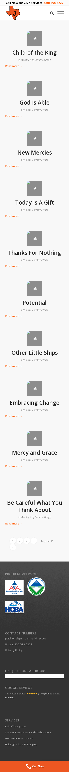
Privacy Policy (13, 650)
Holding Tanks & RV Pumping (21, 744)
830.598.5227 (23, 644)
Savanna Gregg (43, 59)
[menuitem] (50, 13)
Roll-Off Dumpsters (15, 726)
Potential (34, 302)
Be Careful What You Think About (34, 506)
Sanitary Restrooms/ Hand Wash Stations (28, 732)
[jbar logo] (34, 38)
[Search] (50, 13)
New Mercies (34, 152)
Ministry (25, 59)
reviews (9, 697)
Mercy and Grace (34, 452)
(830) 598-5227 (53, 3)
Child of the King (34, 52)
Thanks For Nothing (34, 252)
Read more (12, 66)
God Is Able (34, 102)
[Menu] (59, 13)
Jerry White (42, 109)
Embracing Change (34, 402)
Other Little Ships (34, 352)
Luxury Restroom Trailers (19, 738)
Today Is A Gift (34, 202)
